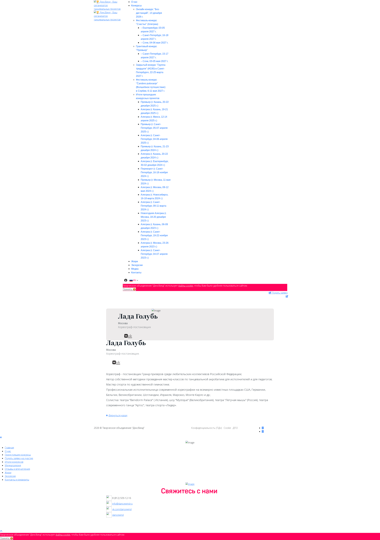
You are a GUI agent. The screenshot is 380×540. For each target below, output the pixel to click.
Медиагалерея (13, 465)
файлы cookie (185, 285)
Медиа (134, 269)
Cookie (227, 428)
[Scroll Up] (1, 531)
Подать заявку (279, 292)
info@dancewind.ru (122, 503)
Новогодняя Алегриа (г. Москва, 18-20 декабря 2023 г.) (153, 217)
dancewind (118, 515)
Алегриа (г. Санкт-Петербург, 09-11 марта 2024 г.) (153, 206)
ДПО (235, 428)
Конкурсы (136, 5)
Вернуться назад (117, 415)
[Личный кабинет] (126, 280)
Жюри (134, 261)
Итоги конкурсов (14, 461)
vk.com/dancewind (122, 509)
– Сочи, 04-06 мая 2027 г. (154, 42)
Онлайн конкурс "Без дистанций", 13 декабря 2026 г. (149, 13)
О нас (134, 2)
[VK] (263, 428)
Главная (9, 447)
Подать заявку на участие (19, 458)
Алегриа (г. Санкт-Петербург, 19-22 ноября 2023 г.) (154, 235)
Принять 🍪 (129, 289)
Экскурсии (137, 265)
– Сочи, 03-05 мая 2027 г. (154, 61)
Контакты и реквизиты (17, 479)
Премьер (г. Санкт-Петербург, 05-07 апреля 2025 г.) (154, 128)
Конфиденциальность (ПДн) (206, 428)
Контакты (136, 272)
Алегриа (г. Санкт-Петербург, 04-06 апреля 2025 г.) (154, 139)
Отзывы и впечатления (17, 469)
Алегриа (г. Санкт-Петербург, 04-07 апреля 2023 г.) (154, 254)
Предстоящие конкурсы (18, 454)
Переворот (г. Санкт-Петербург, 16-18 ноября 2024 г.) (154, 172)
